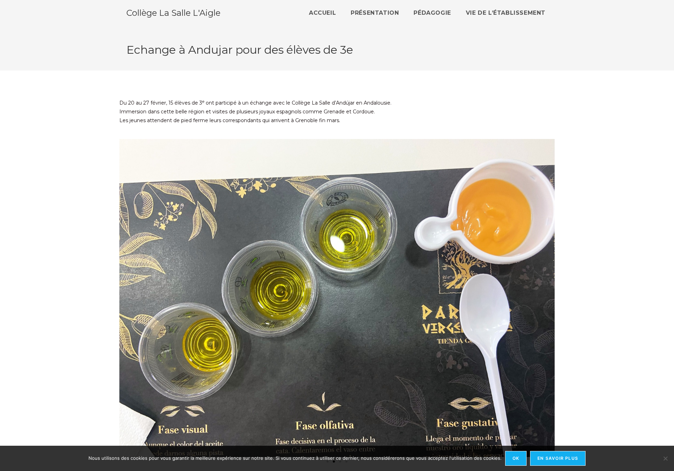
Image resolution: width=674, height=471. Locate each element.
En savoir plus (557, 458)
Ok (516, 458)
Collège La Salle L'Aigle (173, 13)
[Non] (665, 458)
